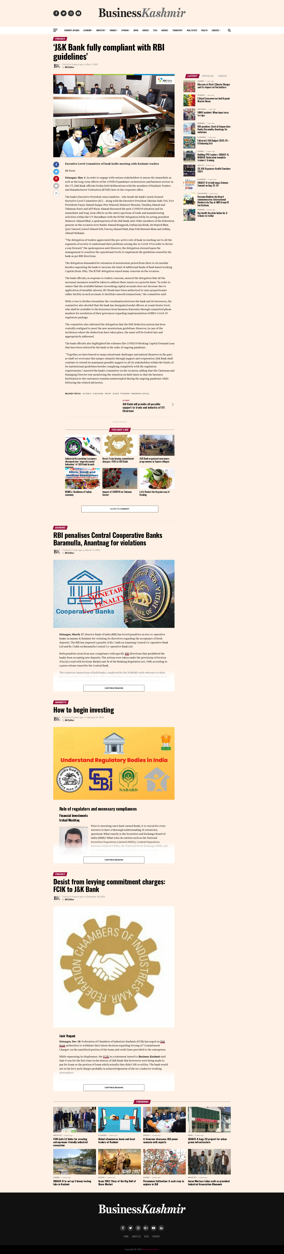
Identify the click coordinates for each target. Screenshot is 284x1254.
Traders (125, 394)
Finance (113, 30)
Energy (145, 30)
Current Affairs (71, 30)
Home (126, 1236)
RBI (127, 653)
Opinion (125, 30)
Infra (135, 30)
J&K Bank (98, 394)
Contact (156, 1236)
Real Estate (192, 30)
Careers (215, 30)
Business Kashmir (150, 1249)
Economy (87, 30)
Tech (155, 30)
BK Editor (69, 67)
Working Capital (140, 394)
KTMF (108, 394)
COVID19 (87, 394)
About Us (136, 1236)
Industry (100, 30)
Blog (146, 1236)
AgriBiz (164, 30)
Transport (177, 30)
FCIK (106, 1056)
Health (204, 30)
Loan (116, 394)
